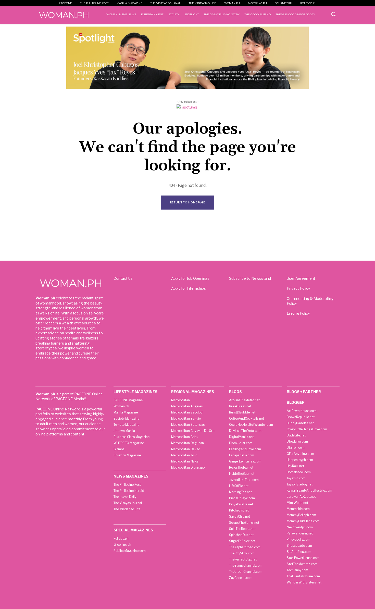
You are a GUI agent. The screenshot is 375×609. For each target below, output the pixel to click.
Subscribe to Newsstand (250, 278)
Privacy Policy (298, 288)
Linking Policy (298, 313)
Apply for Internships (188, 288)
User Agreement (301, 278)
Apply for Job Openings (190, 278)
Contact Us (123, 278)
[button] (333, 14)
